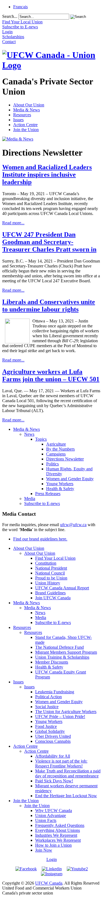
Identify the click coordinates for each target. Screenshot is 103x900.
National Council (50, 573)
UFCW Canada (48, 883)
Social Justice (47, 706)
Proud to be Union (51, 578)
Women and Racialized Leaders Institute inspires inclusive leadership (47, 175)
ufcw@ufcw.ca (73, 524)
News (29, 434)
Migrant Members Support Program (66, 652)
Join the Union (26, 129)
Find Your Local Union (55, 558)
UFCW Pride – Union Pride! (60, 716)
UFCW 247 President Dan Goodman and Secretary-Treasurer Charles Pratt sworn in (49, 242)
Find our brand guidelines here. (40, 539)
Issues (18, 119)
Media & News (26, 109)
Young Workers (59, 483)
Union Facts (45, 820)
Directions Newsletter (65, 459)
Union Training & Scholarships (62, 657)
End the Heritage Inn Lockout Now (66, 795)
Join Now (43, 850)
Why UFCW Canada (53, 810)
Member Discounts (51, 662)
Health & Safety (60, 488)
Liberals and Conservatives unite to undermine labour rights (48, 305)
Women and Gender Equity (70, 478)
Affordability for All (52, 756)
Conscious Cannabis (53, 741)
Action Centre (25, 124)
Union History (47, 583)
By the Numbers (60, 449)
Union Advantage (50, 815)
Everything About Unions (57, 830)
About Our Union (28, 105)
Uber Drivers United (53, 736)
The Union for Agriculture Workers (65, 711)
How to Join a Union (53, 845)
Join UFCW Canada (53, 597)
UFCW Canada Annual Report (62, 588)
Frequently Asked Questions (59, 825)
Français (20, 6)
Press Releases (47, 493)
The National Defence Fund (59, 647)
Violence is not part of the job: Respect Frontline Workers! (61, 763)
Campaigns (56, 454)
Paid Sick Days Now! (54, 780)
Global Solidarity (50, 731)
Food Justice (46, 726)
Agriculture (56, 444)
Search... (9, 16)
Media (29, 498)
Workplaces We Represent (58, 840)
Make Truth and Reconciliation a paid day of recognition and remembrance (68, 773)
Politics (52, 464)
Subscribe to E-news (42, 503)
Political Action (48, 696)
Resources (22, 114)
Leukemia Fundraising (54, 691)
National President (51, 568)
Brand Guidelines (50, 592)
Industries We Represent (56, 835)
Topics (41, 439)
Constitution (45, 563)
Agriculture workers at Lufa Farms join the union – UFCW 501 (50, 375)
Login (51, 859)
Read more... (13, 222)
